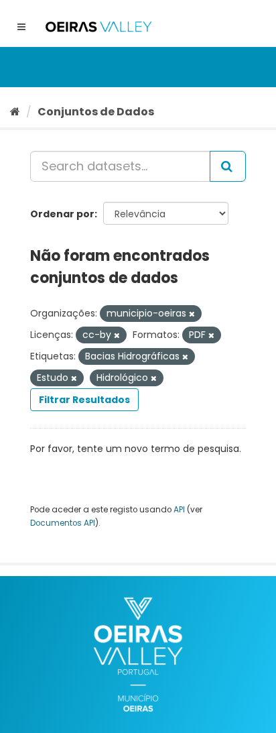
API (179, 509)
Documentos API (62, 523)
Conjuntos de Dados (96, 111)
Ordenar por (62, 214)
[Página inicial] (15, 111)
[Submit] (228, 166)
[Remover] (192, 313)
